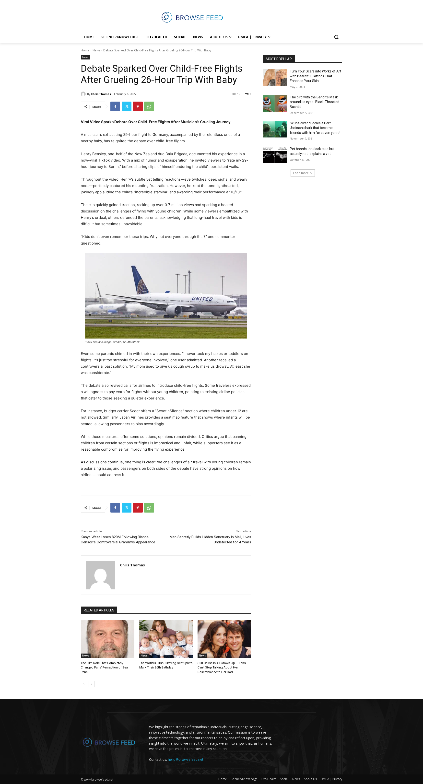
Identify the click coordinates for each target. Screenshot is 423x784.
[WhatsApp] (149, 106)
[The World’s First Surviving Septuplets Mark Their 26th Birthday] (166, 639)
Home (85, 50)
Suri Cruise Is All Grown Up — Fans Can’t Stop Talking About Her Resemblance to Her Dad (222, 667)
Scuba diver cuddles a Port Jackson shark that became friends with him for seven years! (315, 128)
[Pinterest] (138, 106)
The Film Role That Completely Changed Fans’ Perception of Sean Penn (105, 667)
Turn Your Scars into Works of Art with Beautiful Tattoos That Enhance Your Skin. (315, 76)
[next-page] (92, 684)
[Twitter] (126, 106)
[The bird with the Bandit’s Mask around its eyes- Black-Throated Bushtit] (275, 103)
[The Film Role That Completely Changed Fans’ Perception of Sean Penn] (107, 639)
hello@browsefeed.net (185, 759)
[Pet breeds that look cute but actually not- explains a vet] (275, 155)
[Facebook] (115, 106)
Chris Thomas (101, 94)
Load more (301, 173)
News (96, 50)
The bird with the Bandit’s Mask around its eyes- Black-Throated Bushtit (314, 102)
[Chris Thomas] (84, 94)
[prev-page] (84, 684)
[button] (336, 37)
